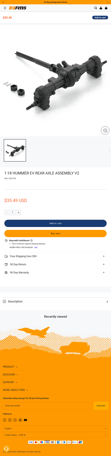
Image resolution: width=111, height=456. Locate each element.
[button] (5, 8)
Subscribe (101, 405)
